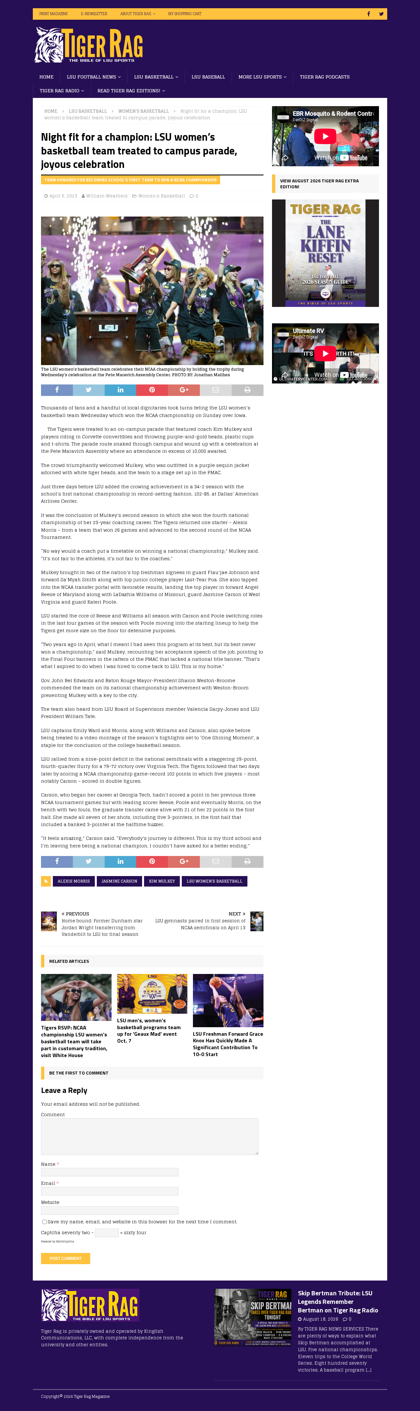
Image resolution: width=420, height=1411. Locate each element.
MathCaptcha (65, 1241)
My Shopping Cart (184, 14)
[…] (368, 1370)
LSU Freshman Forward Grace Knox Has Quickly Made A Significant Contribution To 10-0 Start (228, 1044)
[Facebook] (368, 14)
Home (46, 77)
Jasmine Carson (119, 881)
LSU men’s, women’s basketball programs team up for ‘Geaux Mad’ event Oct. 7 (149, 1030)
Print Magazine (53, 14)
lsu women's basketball (214, 881)
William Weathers (107, 196)
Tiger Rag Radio (59, 90)
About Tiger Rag (135, 14)
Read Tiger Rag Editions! (128, 90)
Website (50, 1202)
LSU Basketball (154, 77)
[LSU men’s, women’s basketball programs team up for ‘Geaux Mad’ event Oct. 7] (152, 993)
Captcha (50, 1232)
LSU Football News (91, 77)
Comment (53, 1114)
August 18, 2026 (320, 1319)
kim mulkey (162, 881)
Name (49, 1164)
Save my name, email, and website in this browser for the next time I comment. (142, 1221)
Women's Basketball (161, 196)
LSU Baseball (208, 77)
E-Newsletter (94, 14)
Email (48, 1183)
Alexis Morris (74, 881)
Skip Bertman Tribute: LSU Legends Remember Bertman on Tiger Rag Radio (338, 1301)
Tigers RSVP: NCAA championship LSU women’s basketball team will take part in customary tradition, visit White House (74, 1041)
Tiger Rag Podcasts (325, 77)
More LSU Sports (260, 77)
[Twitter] (381, 14)
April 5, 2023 (63, 196)
